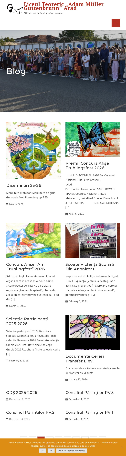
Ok (42, 450)
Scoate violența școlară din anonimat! (89, 267)
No (51, 450)
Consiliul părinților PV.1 (89, 412)
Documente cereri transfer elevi (84, 358)
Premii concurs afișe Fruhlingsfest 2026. (87, 165)
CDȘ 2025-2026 (21, 392)
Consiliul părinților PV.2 (30, 412)
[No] (122, 447)
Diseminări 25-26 (23, 185)
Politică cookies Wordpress (71, 450)
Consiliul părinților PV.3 (89, 392)
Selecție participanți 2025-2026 (27, 321)
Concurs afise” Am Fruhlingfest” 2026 (25, 267)
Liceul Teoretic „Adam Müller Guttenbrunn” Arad (64, 6)
